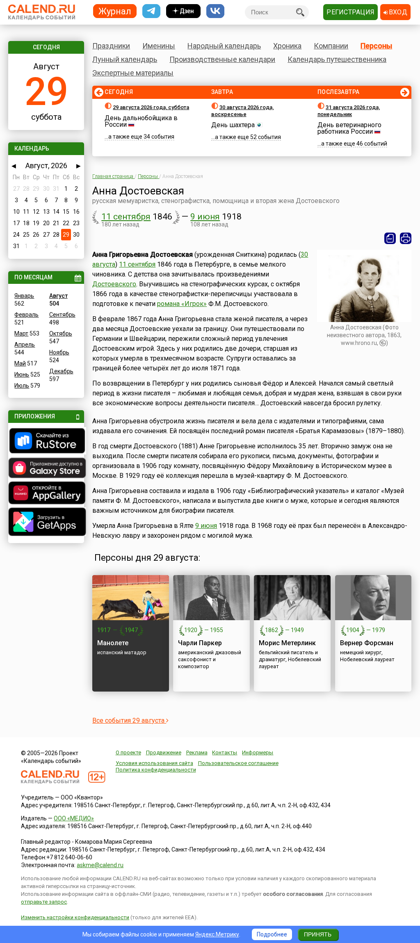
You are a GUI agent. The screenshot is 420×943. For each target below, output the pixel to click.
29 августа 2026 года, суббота (151, 107)
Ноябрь (59, 352)
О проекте (128, 752)
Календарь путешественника (337, 59)
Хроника (287, 45)
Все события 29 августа (129, 720)
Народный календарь (224, 45)
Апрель (24, 344)
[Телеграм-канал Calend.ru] (151, 11)
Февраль (26, 314)
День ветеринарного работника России (349, 128)
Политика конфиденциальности (156, 770)
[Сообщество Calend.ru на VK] (215, 11)
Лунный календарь (124, 59)
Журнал (114, 11)
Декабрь (61, 371)
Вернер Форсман (366, 643)
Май (20, 363)
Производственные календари (222, 59)
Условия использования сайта (154, 763)
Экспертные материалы (132, 72)
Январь (24, 295)
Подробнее (272, 934)
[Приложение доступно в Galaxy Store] (46, 468)
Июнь (21, 374)
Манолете (112, 643)
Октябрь (60, 333)
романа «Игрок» (182, 304)
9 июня (205, 216)
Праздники (111, 45)
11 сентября (126, 216)
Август (58, 295)
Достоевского (114, 284)
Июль (21, 385)
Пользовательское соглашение (238, 763)
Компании (331, 45)
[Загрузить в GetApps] (46, 522)
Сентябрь (62, 314)
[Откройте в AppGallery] (46, 494)
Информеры (257, 752)
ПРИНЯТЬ (317, 934)
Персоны (376, 45)
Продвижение (163, 752)
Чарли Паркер (200, 643)
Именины (158, 45)
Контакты (224, 752)
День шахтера (233, 125)
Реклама (197, 752)
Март (21, 333)
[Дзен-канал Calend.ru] (183, 11)
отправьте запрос (44, 902)
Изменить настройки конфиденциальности (75, 917)
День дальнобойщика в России (141, 121)
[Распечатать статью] (405, 238)
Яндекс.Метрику (217, 934)
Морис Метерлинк (287, 643)
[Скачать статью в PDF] (390, 238)
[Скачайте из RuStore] (46, 442)
